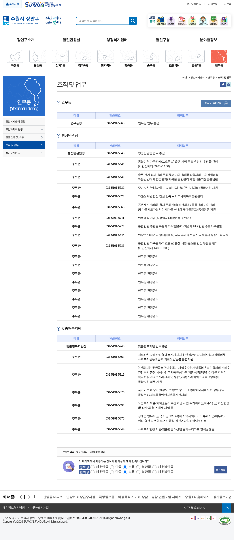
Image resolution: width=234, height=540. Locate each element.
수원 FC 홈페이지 (192, 497)
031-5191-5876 (115, 392)
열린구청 (163, 40)
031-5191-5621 (115, 196)
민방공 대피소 (48, 497)
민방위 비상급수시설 (76, 497)
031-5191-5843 (115, 153)
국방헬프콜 (102, 497)
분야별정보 (208, 40)
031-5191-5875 (115, 418)
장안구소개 (25, 40)
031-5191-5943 (115, 346)
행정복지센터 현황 (15, 121)
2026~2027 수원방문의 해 (42, 4)
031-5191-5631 (115, 176)
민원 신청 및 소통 (14, 137)
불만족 (146, 466)
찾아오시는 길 (193, 4)
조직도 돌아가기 (213, 102)
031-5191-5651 (115, 356)
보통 (132, 466)
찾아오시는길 (40, 507)
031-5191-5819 (115, 374)
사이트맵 (213, 4)
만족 (118, 466)
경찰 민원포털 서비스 (162, 497)
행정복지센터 (117, 40)
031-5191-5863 (115, 207)
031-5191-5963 (115, 123)
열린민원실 (71, 40)
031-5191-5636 (115, 163)
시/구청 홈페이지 (195, 507)
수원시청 (14, 4)
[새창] (224, 517)
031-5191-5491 (115, 405)
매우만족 (102, 466)
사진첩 (227, 4)
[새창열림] (160, 17)
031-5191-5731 (115, 187)
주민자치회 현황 (14, 129)
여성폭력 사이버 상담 (128, 497)
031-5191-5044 (115, 429)
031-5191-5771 (115, 226)
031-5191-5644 (115, 234)
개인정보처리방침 (14, 507)
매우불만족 (165, 466)
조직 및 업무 (11, 145)
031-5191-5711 (115, 217)
